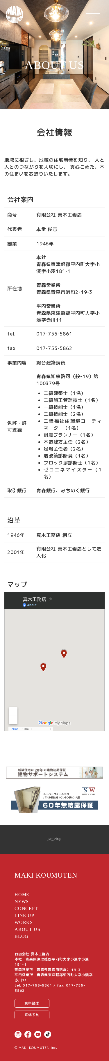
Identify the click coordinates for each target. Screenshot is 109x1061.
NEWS (22, 901)
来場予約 (31, 1014)
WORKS (24, 922)
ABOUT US (27, 929)
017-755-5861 (37, 985)
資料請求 (31, 1003)
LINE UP (24, 915)
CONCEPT (26, 908)
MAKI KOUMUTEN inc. (38, 1047)
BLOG (21, 936)
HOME (22, 894)
